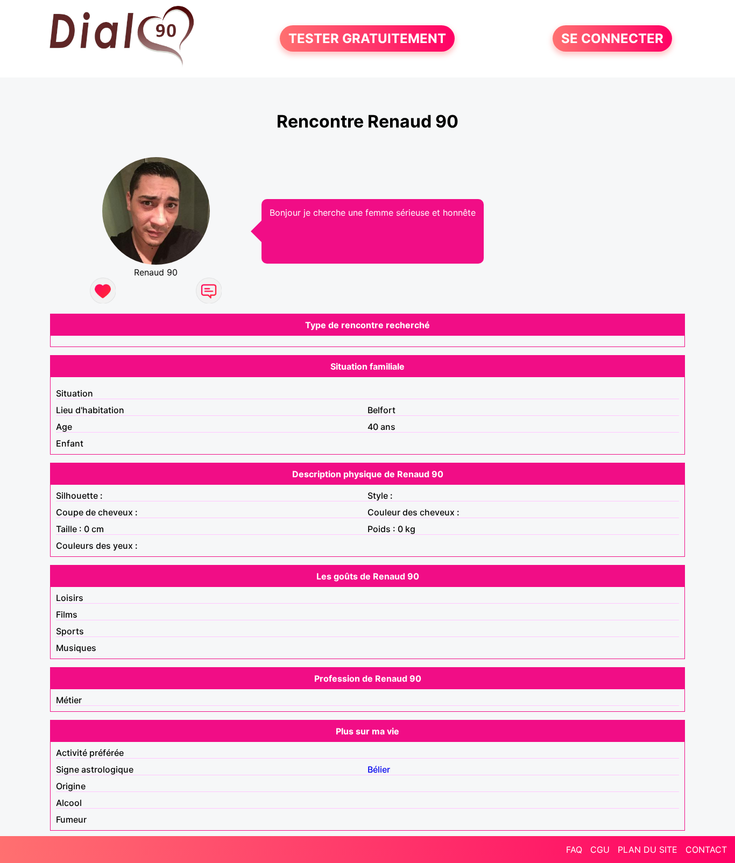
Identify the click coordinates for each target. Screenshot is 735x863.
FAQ (574, 849)
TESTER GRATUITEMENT (367, 38)
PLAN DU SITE (647, 849)
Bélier (378, 769)
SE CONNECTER (612, 38)
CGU (600, 849)
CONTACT (706, 849)
